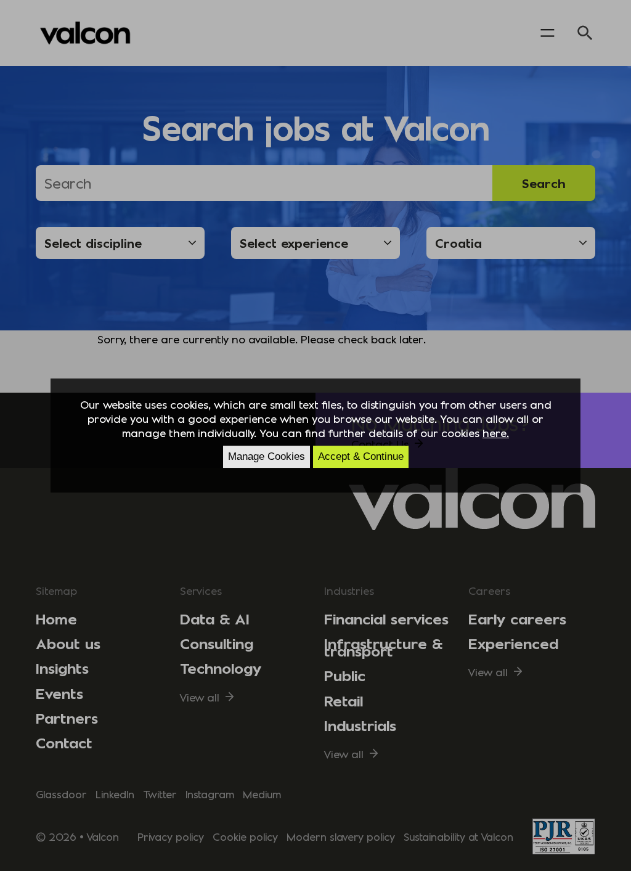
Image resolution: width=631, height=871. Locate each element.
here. (495, 432)
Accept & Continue (361, 456)
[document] (315, 435)
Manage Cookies (266, 456)
